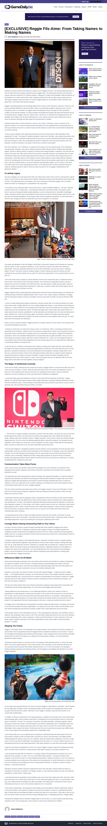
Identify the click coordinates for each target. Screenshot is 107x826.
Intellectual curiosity (11, 374)
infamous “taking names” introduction (35, 115)
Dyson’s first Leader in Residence (43, 123)
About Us (70, 823)
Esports (84, 7)
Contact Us (78, 823)
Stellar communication (11, 468)
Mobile (95, 7)
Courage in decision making (13, 527)
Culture (100, 7)
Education (13, 816)
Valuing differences (27, 576)
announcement (40, 138)
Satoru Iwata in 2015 (40, 294)
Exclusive (20, 816)
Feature (26, 816)
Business (7, 816)
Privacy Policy (87, 823)
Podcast (61, 7)
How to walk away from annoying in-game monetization (95, 136)
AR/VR (90, 7)
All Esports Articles (90, 211)
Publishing (77, 7)
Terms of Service (97, 823)
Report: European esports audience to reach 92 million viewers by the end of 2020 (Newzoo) (95, 187)
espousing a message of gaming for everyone (22, 568)
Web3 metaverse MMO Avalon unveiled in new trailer (95, 101)
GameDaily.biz (13, 823)
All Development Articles (90, 107)
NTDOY (37, 816)
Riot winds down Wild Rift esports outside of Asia (95, 171)
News (55, 7)
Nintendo (31, 816)
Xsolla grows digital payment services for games (94, 93)
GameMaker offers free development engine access (95, 85)
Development (69, 7)
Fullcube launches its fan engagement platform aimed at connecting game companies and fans (95, 204)
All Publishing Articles (91, 158)
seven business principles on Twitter (16, 370)
